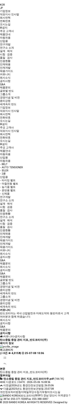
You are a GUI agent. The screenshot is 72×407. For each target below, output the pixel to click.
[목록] (5, 358)
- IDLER (4, 170)
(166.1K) (33, 378)
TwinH (3, 405)
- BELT (4, 164)
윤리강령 (5, 100)
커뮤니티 (5, 74)
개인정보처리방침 (10, 392)
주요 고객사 (7, 31)
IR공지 (4, 27)
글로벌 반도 (7, 90)
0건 (5, 353)
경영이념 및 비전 (10, 97)
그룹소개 (5, 94)
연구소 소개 (7, 47)
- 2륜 (3, 173)
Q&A (2, 84)
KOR (2, 4)
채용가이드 (6, 71)
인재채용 (5, 64)
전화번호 (5, 21)
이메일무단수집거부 (33, 392)
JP (1, 7)
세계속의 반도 (8, 104)
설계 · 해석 (6, 51)
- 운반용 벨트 (8, 190)
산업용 (4, 41)
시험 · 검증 (6, 54)
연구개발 (5, 44)
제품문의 (5, 87)
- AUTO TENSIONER (11, 167)
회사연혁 (5, 17)
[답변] (5, 364)
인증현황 (5, 61)
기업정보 (5, 11)
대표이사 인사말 (9, 14)
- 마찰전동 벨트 (9, 183)
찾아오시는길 (52, 392)
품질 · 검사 (6, 57)
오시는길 (5, 24)
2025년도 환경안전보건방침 (27, 388)
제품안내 (5, 34)
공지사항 (5, 81)
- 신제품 (5, 193)
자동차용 (5, 37)
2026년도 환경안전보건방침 (27, 385)
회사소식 (5, 77)
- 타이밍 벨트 (8, 180)
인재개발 (5, 67)
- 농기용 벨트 (8, 187)
